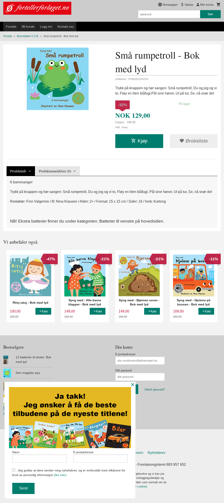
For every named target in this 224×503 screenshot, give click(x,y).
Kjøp (142, 141)
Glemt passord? (155, 389)
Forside (11, 26)
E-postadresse (125, 354)
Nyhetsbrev (156, 453)
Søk (210, 14)
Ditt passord (123, 370)
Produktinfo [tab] (18, 171)
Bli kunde (28, 26)
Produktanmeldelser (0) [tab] (55, 171)
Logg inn (46, 26)
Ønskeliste (196, 141)
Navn (15, 452)
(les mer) (60, 475)
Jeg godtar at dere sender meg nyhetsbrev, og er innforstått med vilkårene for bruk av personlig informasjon (68, 473)
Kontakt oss (66, 26)
